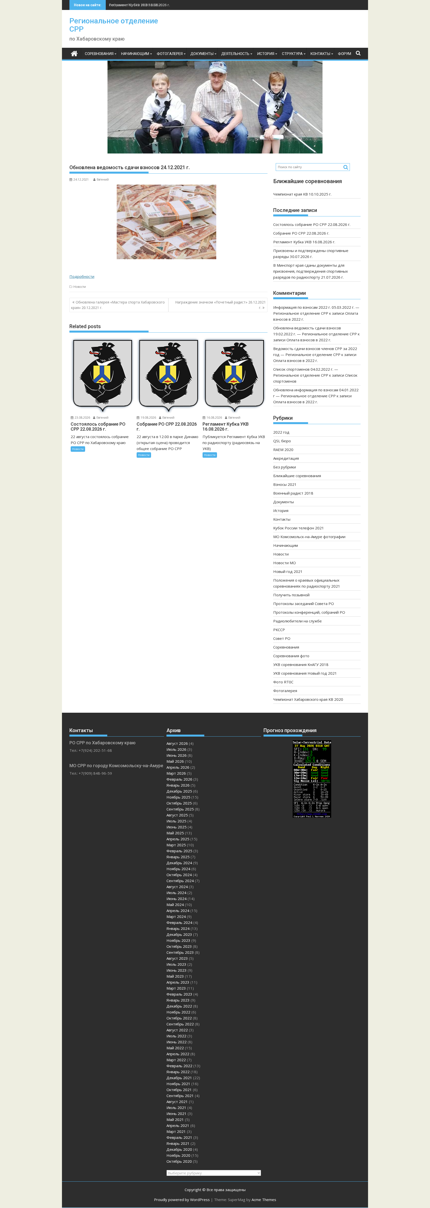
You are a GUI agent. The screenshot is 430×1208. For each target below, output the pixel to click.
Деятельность (235, 53)
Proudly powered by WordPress (182, 1199)
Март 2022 (176, 1059)
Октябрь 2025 (179, 803)
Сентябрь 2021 (180, 1095)
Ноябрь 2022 (178, 1011)
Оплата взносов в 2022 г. (308, 339)
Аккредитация (286, 458)
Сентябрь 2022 (180, 1023)
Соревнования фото (291, 655)
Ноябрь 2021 (178, 1083)
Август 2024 (177, 886)
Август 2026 (177, 743)
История (265, 53)
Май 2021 (175, 1119)
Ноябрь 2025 (178, 797)
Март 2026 (176, 773)
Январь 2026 (178, 785)
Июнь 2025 (176, 826)
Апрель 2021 (177, 1125)
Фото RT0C (283, 681)
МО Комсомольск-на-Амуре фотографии (309, 536)
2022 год (281, 432)
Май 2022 (175, 1047)
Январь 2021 (178, 1143)
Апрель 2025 (177, 838)
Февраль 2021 (179, 1137)
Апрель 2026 (177, 767)
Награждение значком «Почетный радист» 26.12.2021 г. (220, 305)
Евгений (103, 179)
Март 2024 (176, 916)
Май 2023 (175, 976)
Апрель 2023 (177, 982)
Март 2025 (176, 844)
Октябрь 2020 (179, 1161)
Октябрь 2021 (179, 1089)
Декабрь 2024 (179, 862)
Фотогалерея (170, 53)
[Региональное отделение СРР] (74, 53)
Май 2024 (175, 904)
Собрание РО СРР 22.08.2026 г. (301, 233)
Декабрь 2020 (179, 1149)
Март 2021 (176, 1131)
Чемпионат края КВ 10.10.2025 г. (302, 194)
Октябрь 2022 (179, 1017)
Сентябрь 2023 (180, 952)
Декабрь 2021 (179, 1077)
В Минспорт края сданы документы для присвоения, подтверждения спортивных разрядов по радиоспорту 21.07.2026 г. (310, 271)
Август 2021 (177, 1101)
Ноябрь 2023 (178, 940)
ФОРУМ (344, 53)
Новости (79, 287)
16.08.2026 (214, 417)
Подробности (81, 276)
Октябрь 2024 (179, 874)
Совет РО (281, 638)
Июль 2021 (176, 1107)
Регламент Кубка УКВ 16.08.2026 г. (139, 4)
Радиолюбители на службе (297, 620)
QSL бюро (282, 440)
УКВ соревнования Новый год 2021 (305, 673)
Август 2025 (177, 814)
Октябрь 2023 (179, 946)
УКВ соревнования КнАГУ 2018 (300, 664)
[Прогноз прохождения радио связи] (312, 816)
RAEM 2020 (283, 449)
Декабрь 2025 (179, 791)
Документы (202, 53)
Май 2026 (175, 761)
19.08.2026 (148, 417)
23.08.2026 (82, 417)
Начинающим (135, 53)
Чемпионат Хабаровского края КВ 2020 (308, 699)
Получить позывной (291, 594)
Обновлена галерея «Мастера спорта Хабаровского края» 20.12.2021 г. (118, 305)
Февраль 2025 (179, 850)
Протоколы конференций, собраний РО (309, 612)
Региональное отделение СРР (113, 24)
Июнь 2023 (176, 970)
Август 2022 (177, 1029)
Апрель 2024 (177, 910)
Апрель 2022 (177, 1053)
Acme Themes (264, 1199)
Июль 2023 (176, 964)
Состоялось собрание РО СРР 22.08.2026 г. (311, 224)
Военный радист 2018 (293, 493)
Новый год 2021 (288, 571)
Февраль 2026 (179, 779)
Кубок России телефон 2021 (298, 527)
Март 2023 (176, 988)
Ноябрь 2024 (178, 868)
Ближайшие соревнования (297, 475)
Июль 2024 (176, 892)
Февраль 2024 (179, 922)
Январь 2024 (178, 928)
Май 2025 (175, 832)
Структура (292, 53)
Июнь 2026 (176, 755)
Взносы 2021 (285, 484)
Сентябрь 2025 (180, 808)
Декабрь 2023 (179, 934)
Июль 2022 (176, 1035)
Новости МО (284, 562)
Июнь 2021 (176, 1113)
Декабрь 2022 (179, 1006)
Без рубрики (284, 466)
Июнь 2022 (176, 1041)
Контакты (320, 53)
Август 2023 (177, 958)
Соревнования (99, 53)
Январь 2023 (178, 1000)
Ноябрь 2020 (178, 1155)
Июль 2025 (176, 820)
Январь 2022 (178, 1071)
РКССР (279, 629)
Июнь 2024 (176, 898)
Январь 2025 (178, 856)
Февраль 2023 (179, 994)
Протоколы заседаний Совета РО (303, 603)
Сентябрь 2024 (180, 880)
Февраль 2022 (179, 1065)
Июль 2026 (176, 749)
